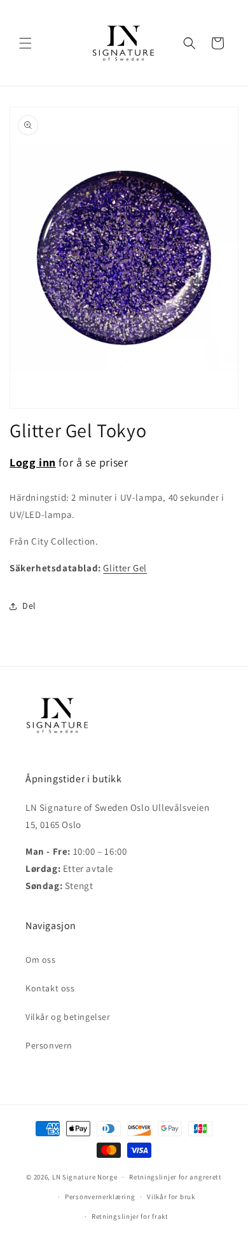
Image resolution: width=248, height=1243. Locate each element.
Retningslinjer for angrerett (175, 1176)
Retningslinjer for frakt (130, 1216)
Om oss (40, 959)
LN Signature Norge (85, 1176)
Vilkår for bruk (171, 1196)
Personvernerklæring (100, 1196)
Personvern (48, 1045)
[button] (25, 43)
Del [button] (29, 605)
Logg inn (33, 462)
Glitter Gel (125, 568)
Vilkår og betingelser (68, 1016)
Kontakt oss (50, 988)
